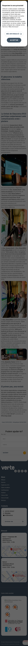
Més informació (13, 34)
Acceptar (14, 40)
